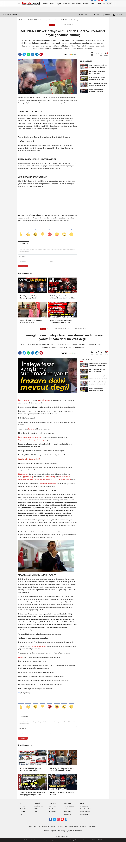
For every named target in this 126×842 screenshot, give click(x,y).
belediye (31, 429)
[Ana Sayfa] (19, 20)
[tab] (23, 243)
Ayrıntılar (93, 840)
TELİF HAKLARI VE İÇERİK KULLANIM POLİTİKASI (53, 826)
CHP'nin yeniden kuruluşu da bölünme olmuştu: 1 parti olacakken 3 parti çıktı (62, 297)
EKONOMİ (37, 803)
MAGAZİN (86, 3)
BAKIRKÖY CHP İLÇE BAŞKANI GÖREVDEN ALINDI (31, 321)
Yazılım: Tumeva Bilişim (62, 836)
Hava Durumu (84, 806)
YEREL (52, 3)
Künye (34, 826)
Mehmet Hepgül (45, 479)
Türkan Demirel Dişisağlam (62, 479)
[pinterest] (41, 54)
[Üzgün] (71, 231)
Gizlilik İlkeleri (91, 826)
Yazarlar (107, 15)
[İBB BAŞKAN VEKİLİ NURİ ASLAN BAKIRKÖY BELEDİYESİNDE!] (62, 757)
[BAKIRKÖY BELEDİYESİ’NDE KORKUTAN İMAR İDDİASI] (32, 757)
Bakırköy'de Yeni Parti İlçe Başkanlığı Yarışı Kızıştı (29, 297)
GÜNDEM (45, 3)
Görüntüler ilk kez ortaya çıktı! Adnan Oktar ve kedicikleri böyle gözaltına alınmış (56, 20)
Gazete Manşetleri (85, 809)
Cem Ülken (62, 477)
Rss (30, 826)
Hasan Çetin (25, 479)
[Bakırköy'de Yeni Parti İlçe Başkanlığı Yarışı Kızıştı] (32, 285)
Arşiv (65, 809)
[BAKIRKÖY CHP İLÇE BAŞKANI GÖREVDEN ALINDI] (32, 309)
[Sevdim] (35, 231)
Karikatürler (67, 814)
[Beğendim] (21, 231)
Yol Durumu (83, 826)
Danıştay (21, 657)
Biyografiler (52, 811)
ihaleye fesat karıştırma (48, 483)
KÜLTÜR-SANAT (76, 3)
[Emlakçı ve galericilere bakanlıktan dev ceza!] (62, 782)
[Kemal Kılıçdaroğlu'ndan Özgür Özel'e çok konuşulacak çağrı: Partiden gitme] (62, 309)
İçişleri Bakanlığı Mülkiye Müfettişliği (30, 437)
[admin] (66, 819)
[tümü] (104, 3)
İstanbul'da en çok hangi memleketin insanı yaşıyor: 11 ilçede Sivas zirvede (32, 794)
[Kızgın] (49, 231)
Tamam (100, 840)
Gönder (23, 266)
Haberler (23, 20)
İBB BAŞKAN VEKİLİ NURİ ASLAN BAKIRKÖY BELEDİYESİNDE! (62, 769)
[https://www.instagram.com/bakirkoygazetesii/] (58, 819)
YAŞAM (59, 3)
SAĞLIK (99, 3)
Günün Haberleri (69, 806)
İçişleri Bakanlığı (23, 400)
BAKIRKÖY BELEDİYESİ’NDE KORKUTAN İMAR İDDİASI (30, 769)
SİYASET (30, 20)
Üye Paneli (118, 15)
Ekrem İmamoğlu (50, 477)
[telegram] (32, 54)
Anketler (82, 803)
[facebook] (20, 54)
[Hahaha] (57, 231)
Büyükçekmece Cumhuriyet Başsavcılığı (31, 440)
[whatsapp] (28, 54)
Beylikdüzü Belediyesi (39, 646)
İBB (31, 400)
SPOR (92, 3)
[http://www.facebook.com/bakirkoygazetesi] (50, 819)
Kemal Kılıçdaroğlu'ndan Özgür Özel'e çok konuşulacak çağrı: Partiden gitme (61, 321)
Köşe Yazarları (53, 809)
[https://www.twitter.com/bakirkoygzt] (54, 819)
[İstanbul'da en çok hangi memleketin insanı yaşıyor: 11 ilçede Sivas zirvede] (32, 782)
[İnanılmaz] (64, 231)
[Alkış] (28, 231)
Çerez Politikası (73, 826)
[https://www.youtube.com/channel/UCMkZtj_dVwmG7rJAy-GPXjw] (62, 819)
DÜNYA (22, 803)
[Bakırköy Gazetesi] (31, 3)
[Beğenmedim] (42, 231)
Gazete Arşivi (68, 811)
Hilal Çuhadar (34, 479)
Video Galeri (83, 15)
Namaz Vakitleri (84, 814)
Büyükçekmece (23, 474)
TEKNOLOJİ (66, 3)
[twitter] (24, 54)
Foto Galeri (95, 15)
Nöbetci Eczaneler (85, 811)
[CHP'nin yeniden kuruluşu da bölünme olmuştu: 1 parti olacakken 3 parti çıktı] (62, 285)
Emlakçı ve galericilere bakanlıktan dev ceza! (62, 793)
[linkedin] (37, 54)
